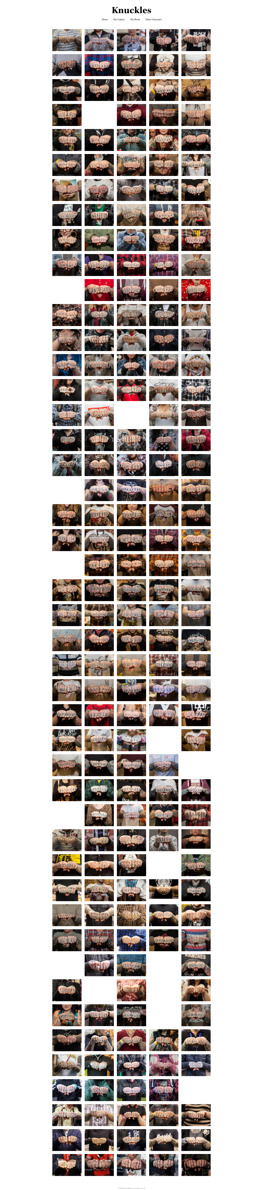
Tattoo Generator (153, 19)
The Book (135, 19)
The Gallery (119, 19)
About (105, 19)
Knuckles (131, 10)
